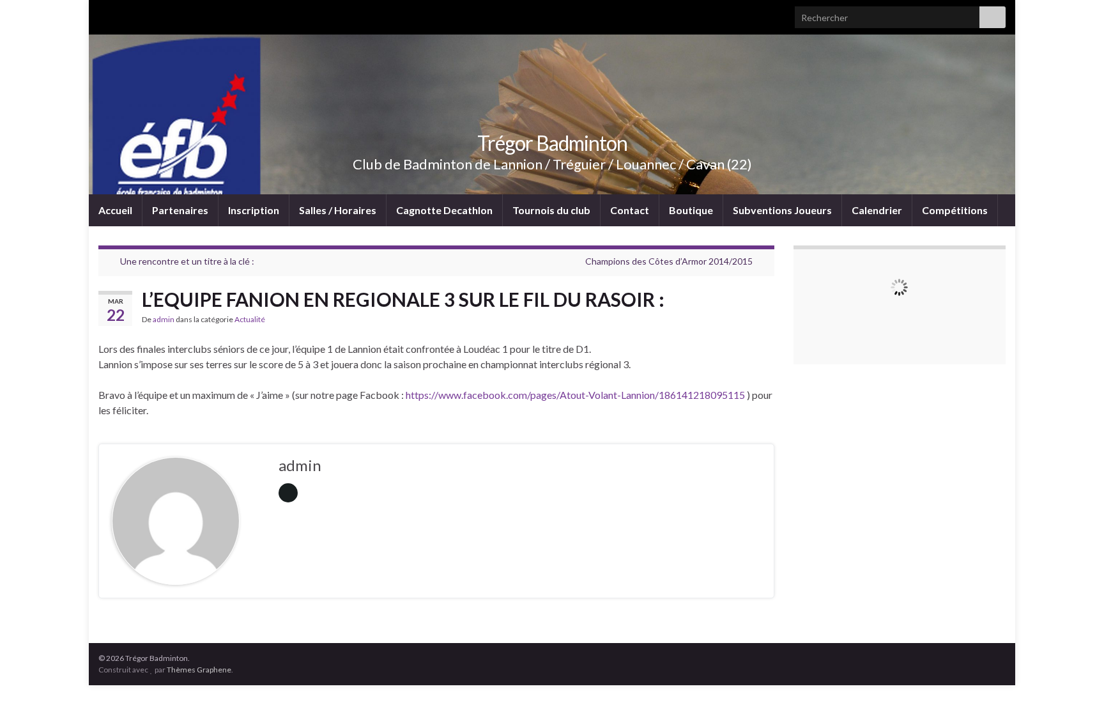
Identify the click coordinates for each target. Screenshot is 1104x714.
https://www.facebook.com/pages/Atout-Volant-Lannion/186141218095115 (575, 395)
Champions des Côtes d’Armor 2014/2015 (669, 261)
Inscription (253, 210)
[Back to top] (1075, 685)
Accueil (115, 210)
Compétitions (955, 210)
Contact (629, 210)
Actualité (249, 319)
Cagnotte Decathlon (444, 210)
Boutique (691, 210)
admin (163, 319)
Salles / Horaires (337, 210)
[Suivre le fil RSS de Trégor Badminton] (104, 13)
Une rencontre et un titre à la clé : (187, 261)
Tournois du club (551, 210)
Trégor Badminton (552, 142)
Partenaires (180, 210)
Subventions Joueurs (782, 210)
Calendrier (877, 210)
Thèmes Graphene (199, 669)
